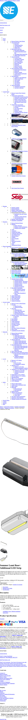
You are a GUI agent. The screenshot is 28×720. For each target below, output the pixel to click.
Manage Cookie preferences (6, 0)
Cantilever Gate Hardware (20, 77)
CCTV (4, 359)
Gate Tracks (17, 84)
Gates (4, 40)
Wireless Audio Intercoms (20, 341)
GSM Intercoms (18, 310)
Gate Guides (17, 80)
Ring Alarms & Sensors (19, 289)
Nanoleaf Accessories (19, 286)
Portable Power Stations (19, 228)
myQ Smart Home (18, 62)
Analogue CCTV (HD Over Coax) (19, 369)
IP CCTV (13, 361)
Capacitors (13, 230)
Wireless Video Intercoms (20, 342)
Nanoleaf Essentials (18, 280)
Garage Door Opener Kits (17, 95)
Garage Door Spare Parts (17, 118)
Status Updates (3, 699)
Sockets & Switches (16, 241)
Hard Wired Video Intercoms (20, 347)
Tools (12, 243)
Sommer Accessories (9, 408)
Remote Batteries (15, 208)
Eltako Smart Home (15, 297)
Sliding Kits (17, 47)
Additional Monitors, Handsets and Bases (19, 357)
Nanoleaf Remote (18, 285)
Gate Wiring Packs (15, 234)
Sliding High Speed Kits (19, 55)
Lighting (13, 237)
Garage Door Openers (9, 406)
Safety (4, 382)
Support (4, 403)
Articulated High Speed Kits (20, 54)
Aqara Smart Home (15, 295)
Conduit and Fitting (15, 232)
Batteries (13, 224)
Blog (4, 404)
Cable (12, 229)
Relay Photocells (18, 388)
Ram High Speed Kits (19, 50)
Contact (4, 401)
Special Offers (6, 400)
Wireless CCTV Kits (19, 366)
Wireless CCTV (15, 365)
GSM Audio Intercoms (19, 335)
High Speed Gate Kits (16, 49)
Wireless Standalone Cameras (21, 368)
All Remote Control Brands (17, 211)
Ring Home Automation (16, 288)
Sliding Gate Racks (18, 78)
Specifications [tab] (6, 589)
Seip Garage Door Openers (17, 188)
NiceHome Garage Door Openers (19, 163)
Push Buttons (14, 319)
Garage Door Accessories (17, 104)
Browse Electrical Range (17, 223)
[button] (3, 35)
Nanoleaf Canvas (18, 284)
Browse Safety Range (16, 383)
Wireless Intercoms (18, 312)
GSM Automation (15, 321)
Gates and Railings (15, 85)
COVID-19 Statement (5, 682)
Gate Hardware (14, 76)
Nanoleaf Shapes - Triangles (20, 282)
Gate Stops (16, 81)
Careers (1, 680)
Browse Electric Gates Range (18, 41)
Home (4, 38)
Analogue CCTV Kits (19, 370)
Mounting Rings (15, 377)
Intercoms (13, 308)
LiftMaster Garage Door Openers (19, 138)
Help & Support (3, 674)
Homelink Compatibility (16, 220)
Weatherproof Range (16, 245)
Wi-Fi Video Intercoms (19, 311)
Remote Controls (18, 67)
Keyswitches (14, 320)
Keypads (16, 107)
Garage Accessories (15, 300)
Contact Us (2, 673)
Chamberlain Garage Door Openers (19, 151)
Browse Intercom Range (17, 333)
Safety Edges (14, 386)
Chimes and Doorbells (16, 379)
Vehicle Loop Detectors (16, 392)
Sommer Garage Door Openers (18, 175)
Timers (13, 242)
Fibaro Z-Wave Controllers (20, 254)
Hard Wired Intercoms (19, 313)
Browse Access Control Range (18, 303)
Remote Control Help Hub (17, 219)
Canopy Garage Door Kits (20, 100)
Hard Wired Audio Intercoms (20, 346)
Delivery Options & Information (7, 694)
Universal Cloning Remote (20, 216)
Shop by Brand (14, 123)
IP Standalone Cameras (19, 364)
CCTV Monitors (15, 381)
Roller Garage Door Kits (20, 99)
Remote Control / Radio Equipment (19, 315)
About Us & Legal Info (5, 675)
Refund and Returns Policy (6, 678)
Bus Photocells (17, 390)
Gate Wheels (17, 82)
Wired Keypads (17, 306)
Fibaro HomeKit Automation (18, 262)
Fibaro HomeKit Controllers (20, 263)
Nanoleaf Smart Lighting (17, 278)
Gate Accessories (15, 56)
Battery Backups (18, 225)
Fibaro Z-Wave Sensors (19, 256)
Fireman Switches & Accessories (18, 399)
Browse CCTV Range (16, 360)
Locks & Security (18, 60)
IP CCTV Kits (17, 363)
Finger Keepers (14, 391)
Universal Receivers (18, 218)
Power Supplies (15, 238)
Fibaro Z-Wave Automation (17, 253)
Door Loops (14, 329)
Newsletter (2, 695)
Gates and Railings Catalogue (6, 698)
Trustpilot (2, 618)
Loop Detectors (15, 325)
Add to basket (3, 583)
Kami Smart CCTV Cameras (18, 374)
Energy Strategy (3, 684)
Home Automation (7, 246)
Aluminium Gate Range (19, 86)
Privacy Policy (3, 677)
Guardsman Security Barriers (20, 112)
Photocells (16, 64)
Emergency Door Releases (17, 397)
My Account (3, 690)
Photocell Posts (17, 63)
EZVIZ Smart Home (16, 271)
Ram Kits (16, 44)
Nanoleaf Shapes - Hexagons (21, 281)
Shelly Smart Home (15, 273)
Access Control (17, 58)
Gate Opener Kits (15, 42)
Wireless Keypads (18, 307)
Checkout (2, 693)
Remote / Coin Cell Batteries (20, 227)
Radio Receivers (18, 65)
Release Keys (17, 75)
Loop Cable (17, 395)
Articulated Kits (18, 46)
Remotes (5, 206)
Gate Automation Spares (17, 68)
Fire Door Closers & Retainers (18, 328)
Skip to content (16, 0)
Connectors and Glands (16, 233)
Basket (1, 691)
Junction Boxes (14, 236)
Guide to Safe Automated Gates (18, 384)
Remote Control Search (16, 210)
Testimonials (3, 700)
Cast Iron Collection (18, 87)
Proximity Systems (15, 324)
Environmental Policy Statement (7, 683)
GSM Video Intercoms (19, 337)
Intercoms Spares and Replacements (19, 352)
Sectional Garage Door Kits (20, 98)
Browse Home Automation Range (19, 247)
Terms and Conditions (5, 679)
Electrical (5, 221)
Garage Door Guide (16, 113)
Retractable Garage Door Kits (21, 97)
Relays (13, 240)
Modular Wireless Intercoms (20, 343)
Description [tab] (5, 587)
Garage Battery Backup (19, 106)
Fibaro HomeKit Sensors (20, 264)
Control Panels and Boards (20, 73)
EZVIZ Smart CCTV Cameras (18, 375)
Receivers (16, 316)
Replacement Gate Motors (20, 69)
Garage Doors (6, 91)
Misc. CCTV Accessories (17, 378)
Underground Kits (18, 45)
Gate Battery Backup (19, 59)
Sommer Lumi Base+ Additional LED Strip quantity (12, 580)
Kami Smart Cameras (16, 270)
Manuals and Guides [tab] (7, 588)
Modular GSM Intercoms (20, 338)
